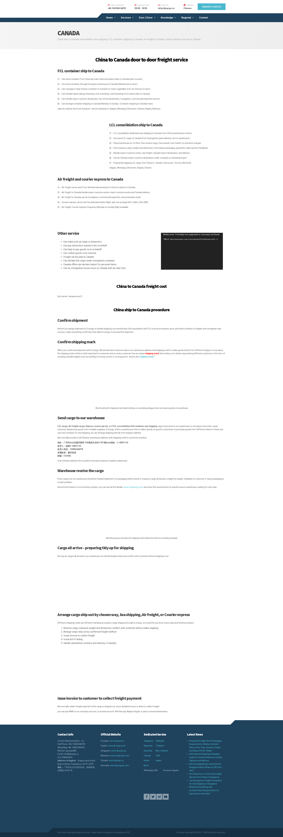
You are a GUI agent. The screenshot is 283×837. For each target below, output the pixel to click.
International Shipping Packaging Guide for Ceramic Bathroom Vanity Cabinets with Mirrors (205, 757)
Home (109, 17)
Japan (158, 760)
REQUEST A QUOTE (211, 7)
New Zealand (162, 751)
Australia (148, 751)
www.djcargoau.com (119, 765)
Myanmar (148, 746)
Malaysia (160, 741)
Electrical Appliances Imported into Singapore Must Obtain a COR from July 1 (205, 767)
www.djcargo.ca (116, 760)
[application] (192, 251)
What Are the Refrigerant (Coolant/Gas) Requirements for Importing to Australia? (204, 790)
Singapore (148, 741)
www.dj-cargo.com (117, 746)
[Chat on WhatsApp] (123, 807)
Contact (203, 17)
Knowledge (167, 17)
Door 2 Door (146, 17)
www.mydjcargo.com (133, 487)
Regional (186, 17)
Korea (146, 760)
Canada (147, 755)
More (146, 765)
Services (126, 17)
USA (158, 755)
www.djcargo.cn (116, 741)
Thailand (160, 746)
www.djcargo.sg (118, 751)
